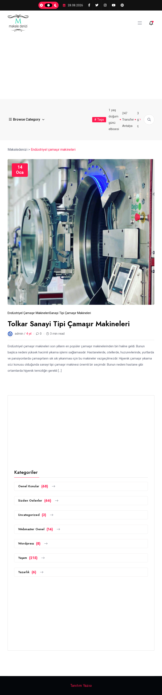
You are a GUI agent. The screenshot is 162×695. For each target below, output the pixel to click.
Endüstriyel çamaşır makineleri (28, 313)
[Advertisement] (81, 63)
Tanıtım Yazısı (81, 685)
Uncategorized (32, 515)
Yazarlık (27, 572)
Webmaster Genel (35, 529)
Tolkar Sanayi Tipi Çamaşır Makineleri (69, 324)
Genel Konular (33, 486)
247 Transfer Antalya (128, 119)
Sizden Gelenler (34, 500)
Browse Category (26, 119)
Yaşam (28, 557)
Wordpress (29, 543)
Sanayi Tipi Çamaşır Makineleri (70, 313)
